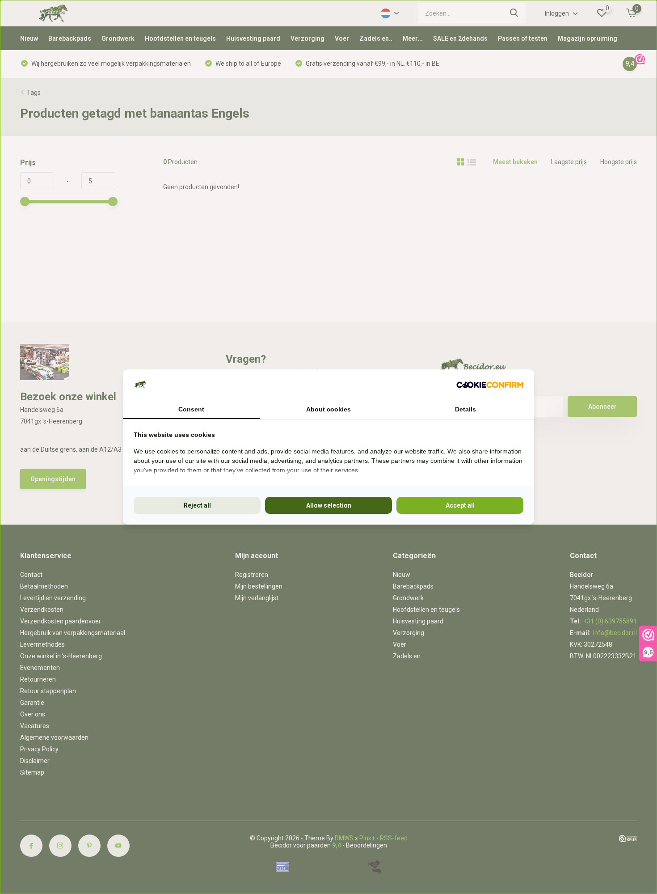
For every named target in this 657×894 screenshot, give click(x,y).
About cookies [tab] (328, 409)
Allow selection (328, 505)
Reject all (197, 505)
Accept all (460, 505)
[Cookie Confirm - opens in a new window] (489, 385)
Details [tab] (465, 409)
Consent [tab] (191, 409)
